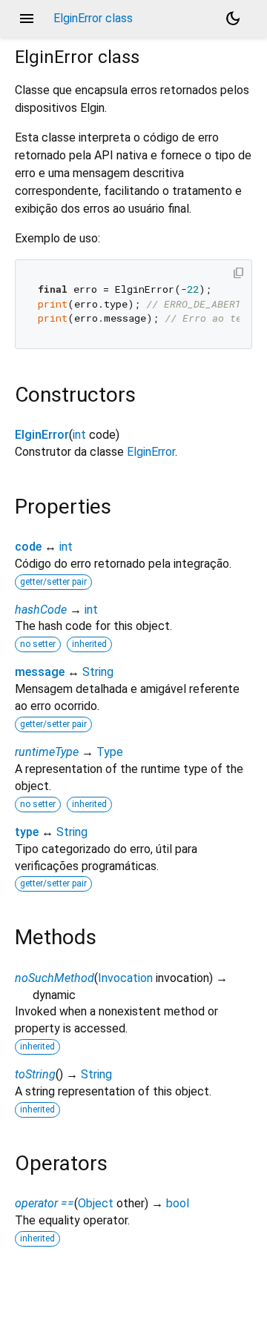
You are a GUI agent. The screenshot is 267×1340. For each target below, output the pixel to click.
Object (95, 1203)
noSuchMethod (54, 978)
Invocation (125, 978)
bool (177, 1203)
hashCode (41, 610)
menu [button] (27, 18)
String (97, 672)
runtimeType (47, 752)
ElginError (42, 435)
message (40, 672)
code (28, 547)
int (79, 435)
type (27, 832)
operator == (44, 1203)
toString (35, 1074)
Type (109, 752)
